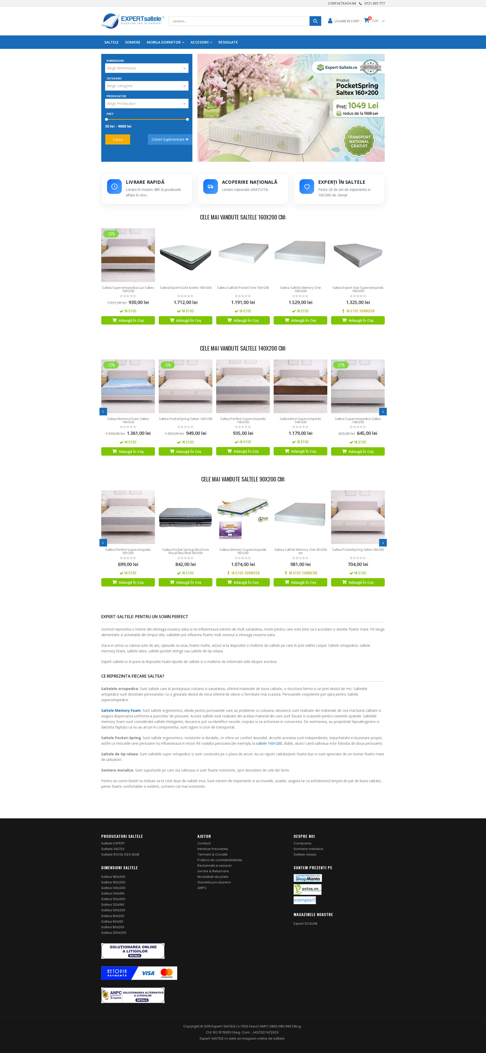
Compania (302, 843)
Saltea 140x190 (113, 893)
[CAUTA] (315, 21)
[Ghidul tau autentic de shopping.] (305, 900)
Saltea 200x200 (113, 932)
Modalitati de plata (212, 876)
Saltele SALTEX (113, 848)
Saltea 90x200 (112, 916)
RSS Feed (249, 1026)
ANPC (202, 887)
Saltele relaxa (305, 854)
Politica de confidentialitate (219, 860)
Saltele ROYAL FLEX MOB (120, 854)
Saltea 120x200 (113, 899)
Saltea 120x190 (112, 904)
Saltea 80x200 (112, 927)
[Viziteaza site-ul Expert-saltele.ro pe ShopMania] (308, 877)
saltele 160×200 (269, 743)
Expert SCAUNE (306, 923)
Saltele (111, 42)
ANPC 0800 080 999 (276, 1026)
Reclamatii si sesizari (214, 865)
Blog (297, 1026)
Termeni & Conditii (212, 854)
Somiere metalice (308, 848)
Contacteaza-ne (342, 3)
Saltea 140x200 (113, 887)
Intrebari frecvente (212, 848)
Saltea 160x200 (113, 882)
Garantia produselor (214, 882)
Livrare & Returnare (213, 871)
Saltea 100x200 (113, 910)
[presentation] (103, 411)
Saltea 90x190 (112, 921)
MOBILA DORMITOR (164, 42)
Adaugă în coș (131, 320)
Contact (204, 843)
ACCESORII (200, 42)
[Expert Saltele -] (133, 21)
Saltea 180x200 (113, 876)
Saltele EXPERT (113, 843)
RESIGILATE (228, 42)
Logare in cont (347, 21)
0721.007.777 (374, 3)
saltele (279, 1038)
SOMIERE (132, 42)
